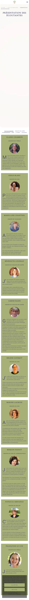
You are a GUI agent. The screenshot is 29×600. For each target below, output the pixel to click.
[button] (27, 2)
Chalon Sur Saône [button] (20, 131)
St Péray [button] (18, 132)
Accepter (14, 585)
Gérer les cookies (14, 594)
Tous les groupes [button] (9, 131)
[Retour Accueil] (14, 2)
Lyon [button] (13, 132)
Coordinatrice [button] (6, 132)
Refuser (14, 589)
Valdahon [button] (24, 132)
